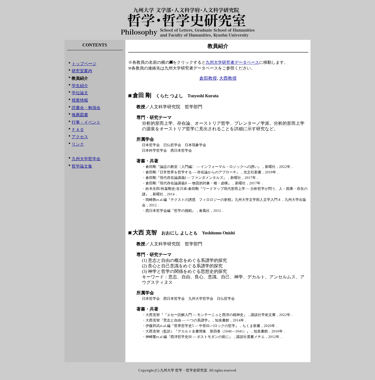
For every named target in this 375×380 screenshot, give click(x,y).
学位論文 (80, 93)
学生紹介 (80, 86)
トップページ (84, 64)
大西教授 (228, 78)
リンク (78, 144)
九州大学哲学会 (86, 159)
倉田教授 (208, 78)
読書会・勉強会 (86, 108)
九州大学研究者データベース (232, 62)
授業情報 (80, 100)
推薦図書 (80, 115)
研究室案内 (82, 71)
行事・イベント (86, 122)
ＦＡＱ (78, 129)
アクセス (80, 137)
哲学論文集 (82, 166)
